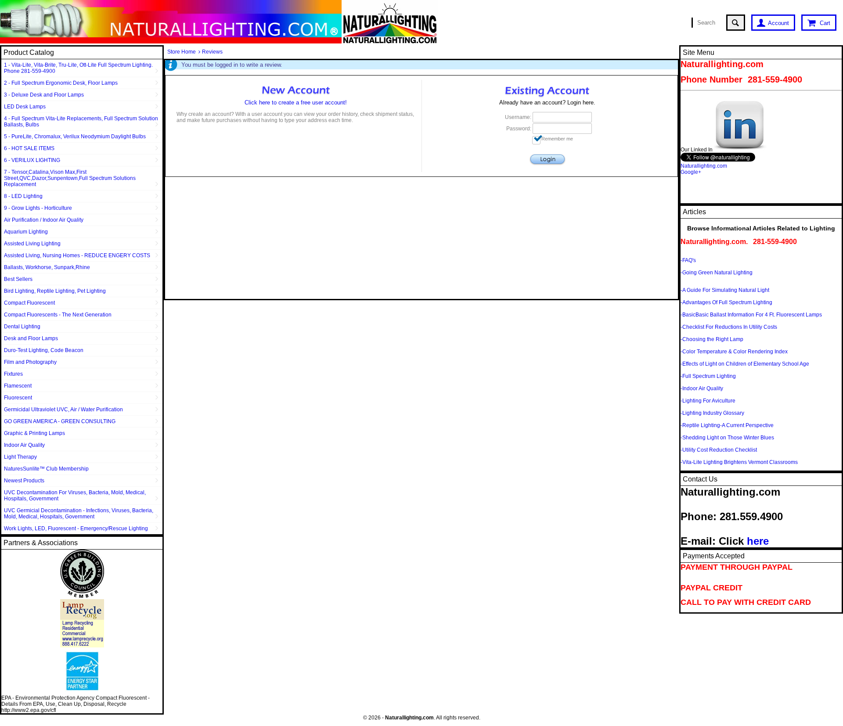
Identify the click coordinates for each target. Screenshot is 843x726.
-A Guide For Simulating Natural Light (725, 290)
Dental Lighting (22, 326)
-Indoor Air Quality (702, 388)
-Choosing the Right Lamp (712, 339)
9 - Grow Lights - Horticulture (38, 208)
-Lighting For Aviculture (708, 401)
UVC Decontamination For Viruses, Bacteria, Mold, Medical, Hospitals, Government (75, 495)
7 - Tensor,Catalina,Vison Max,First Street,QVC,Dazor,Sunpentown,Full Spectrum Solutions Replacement (70, 178)
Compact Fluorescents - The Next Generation (58, 315)
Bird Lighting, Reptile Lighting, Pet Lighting (55, 291)
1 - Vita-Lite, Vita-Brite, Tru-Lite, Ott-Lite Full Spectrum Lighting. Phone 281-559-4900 (78, 68)
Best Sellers (18, 279)
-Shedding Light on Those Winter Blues (727, 438)
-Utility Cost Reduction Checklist (719, 450)
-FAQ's (688, 260)
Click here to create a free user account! (296, 102)
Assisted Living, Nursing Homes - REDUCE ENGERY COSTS (77, 255)
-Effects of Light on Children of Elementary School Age (745, 364)
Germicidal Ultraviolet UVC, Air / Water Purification (63, 409)
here (758, 541)
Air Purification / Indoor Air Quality (43, 220)
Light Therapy (20, 457)
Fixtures (13, 374)
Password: (518, 129)
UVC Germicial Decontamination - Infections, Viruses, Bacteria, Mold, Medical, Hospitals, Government (78, 513)
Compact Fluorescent (29, 303)
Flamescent (18, 386)
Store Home (181, 52)
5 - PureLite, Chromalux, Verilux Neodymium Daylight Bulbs (75, 136)
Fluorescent (18, 398)
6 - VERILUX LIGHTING (32, 160)
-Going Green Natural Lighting (717, 273)
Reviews (212, 52)
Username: (518, 117)
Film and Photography (30, 362)
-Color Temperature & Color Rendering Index (734, 352)
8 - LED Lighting (23, 196)
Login (547, 159)
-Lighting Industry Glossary (712, 413)
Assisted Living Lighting (32, 244)
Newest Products (24, 481)
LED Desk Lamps (25, 107)
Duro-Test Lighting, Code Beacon (43, 350)
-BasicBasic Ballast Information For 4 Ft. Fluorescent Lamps (751, 315)
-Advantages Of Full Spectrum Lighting (726, 302)
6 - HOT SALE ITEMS (29, 148)
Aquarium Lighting (26, 232)
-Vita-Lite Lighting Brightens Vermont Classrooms (739, 462)
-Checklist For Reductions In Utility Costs (729, 327)
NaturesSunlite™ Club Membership (46, 469)
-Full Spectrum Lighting (708, 376)
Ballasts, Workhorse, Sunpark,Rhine (47, 267)
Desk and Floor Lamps (31, 338)
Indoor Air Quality (24, 445)
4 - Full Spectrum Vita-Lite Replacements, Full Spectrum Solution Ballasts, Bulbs (81, 121)
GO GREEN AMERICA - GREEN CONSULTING (59, 421)
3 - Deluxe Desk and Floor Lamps (44, 95)
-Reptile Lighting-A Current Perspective (727, 425)
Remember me (557, 138)
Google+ (691, 172)
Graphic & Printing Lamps (34, 433)
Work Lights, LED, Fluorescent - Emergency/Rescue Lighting (76, 528)
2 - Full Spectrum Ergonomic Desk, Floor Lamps (61, 83)
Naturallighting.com (704, 166)
